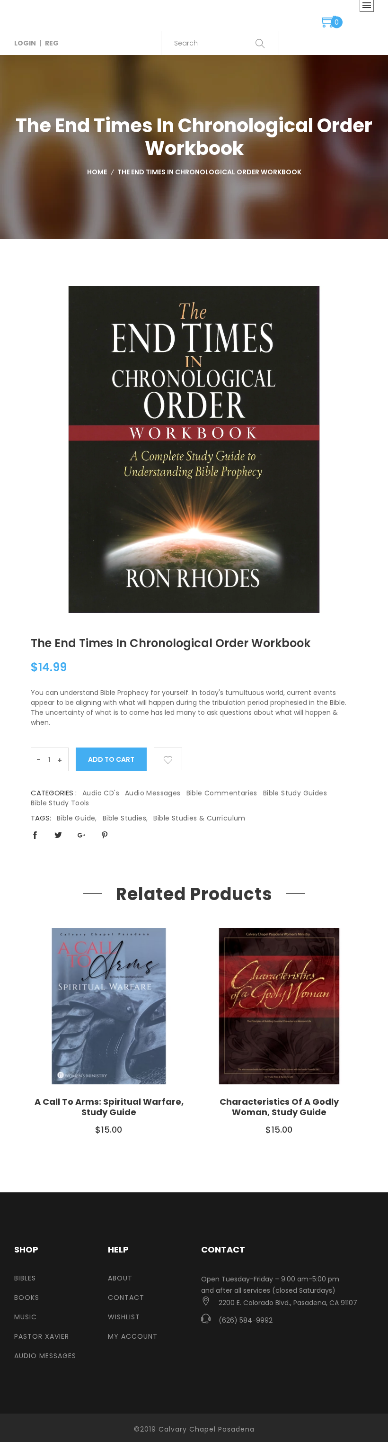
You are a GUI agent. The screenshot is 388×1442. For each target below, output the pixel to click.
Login (25, 43)
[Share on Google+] (81, 835)
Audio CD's (100, 793)
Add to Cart (111, 759)
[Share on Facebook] (35, 835)
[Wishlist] (168, 759)
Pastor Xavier (41, 1336)
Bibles (25, 1278)
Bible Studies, (125, 818)
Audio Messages (153, 793)
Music (25, 1317)
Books (26, 1297)
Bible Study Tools (60, 803)
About (120, 1278)
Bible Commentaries (221, 793)
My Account (133, 1336)
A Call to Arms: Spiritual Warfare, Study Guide (109, 1107)
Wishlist (124, 1317)
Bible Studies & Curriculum (199, 818)
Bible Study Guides (295, 793)
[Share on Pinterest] (104, 835)
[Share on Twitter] (58, 835)
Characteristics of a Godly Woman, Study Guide (279, 1107)
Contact (126, 1297)
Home (97, 172)
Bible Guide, (77, 818)
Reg (52, 43)
